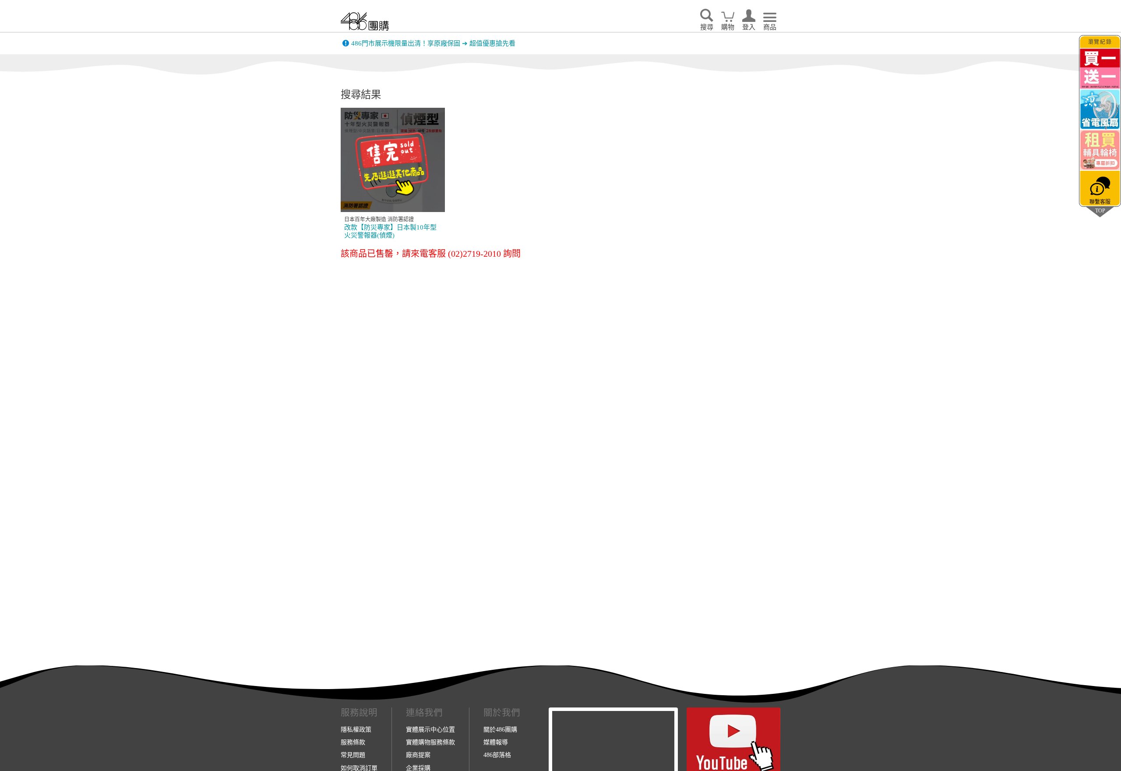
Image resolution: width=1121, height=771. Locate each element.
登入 (748, 27)
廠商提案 (418, 754)
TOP (1100, 210)
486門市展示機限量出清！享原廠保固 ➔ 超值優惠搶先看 (433, 41)
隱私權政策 (356, 729)
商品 (769, 27)
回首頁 (365, 21)
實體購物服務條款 (430, 742)
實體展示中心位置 (430, 729)
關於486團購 (500, 729)
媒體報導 (495, 742)
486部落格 (497, 754)
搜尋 (706, 27)
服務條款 (353, 742)
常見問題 (353, 754)
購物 (727, 27)
